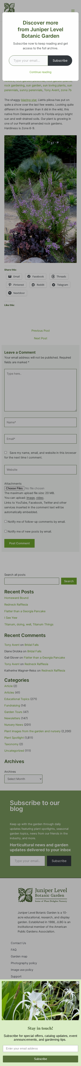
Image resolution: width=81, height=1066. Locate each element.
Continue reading (40, 72)
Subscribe (60, 60)
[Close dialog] (77, 982)
